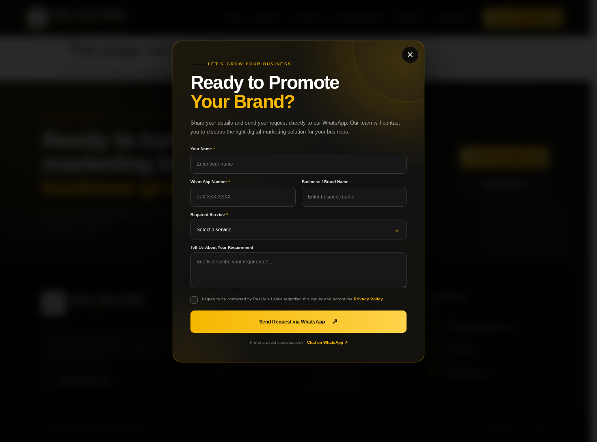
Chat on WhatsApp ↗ (327, 342)
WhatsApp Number (210, 182)
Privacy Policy (369, 299)
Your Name (202, 149)
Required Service (209, 215)
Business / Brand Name (325, 182)
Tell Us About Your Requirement (221, 248)
